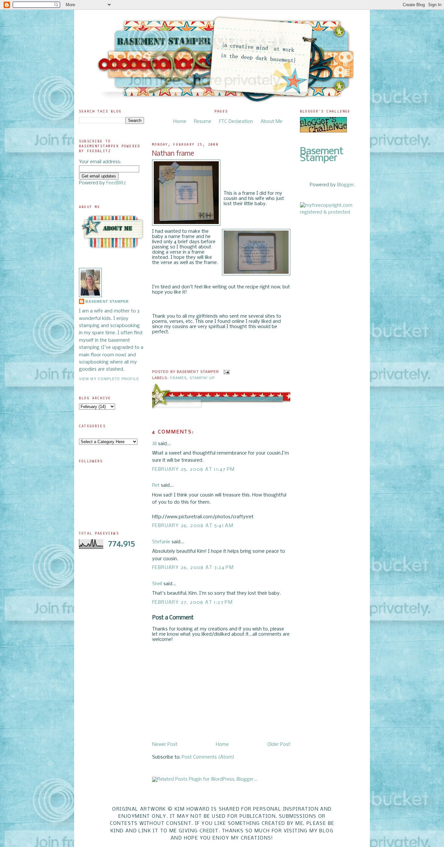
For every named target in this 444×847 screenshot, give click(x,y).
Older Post (278, 744)
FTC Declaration (236, 121)
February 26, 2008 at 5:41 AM (192, 525)
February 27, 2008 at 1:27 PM (192, 602)
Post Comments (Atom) (208, 757)
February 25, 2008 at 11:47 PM (193, 469)
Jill (154, 443)
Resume (202, 121)
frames (178, 378)
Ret (156, 485)
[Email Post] (226, 372)
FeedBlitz (116, 183)
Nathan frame (173, 154)
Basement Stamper (107, 301)
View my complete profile (109, 379)
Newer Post (164, 744)
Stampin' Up (202, 378)
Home (179, 121)
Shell (157, 584)
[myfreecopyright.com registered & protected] (332, 212)
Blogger (345, 185)
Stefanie (161, 542)
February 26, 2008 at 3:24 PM (193, 567)
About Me (271, 121)
